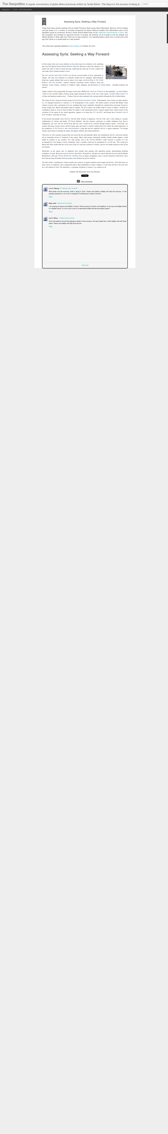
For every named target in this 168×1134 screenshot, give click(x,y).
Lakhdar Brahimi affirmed (70, 66)
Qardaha (120, 156)
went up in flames (96, 91)
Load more (84, 265)
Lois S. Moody (54, 188)
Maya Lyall (52, 203)
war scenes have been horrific (56, 75)
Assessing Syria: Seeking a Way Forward (85, 21)
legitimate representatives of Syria (111, 32)
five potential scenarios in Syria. (85, 100)
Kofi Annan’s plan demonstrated (67, 128)
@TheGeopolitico (25, 9)
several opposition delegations (80, 153)
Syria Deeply (74, 46)
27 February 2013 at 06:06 (68, 188)
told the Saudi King (65, 123)
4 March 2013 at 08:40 (64, 203)
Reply (50, 196)
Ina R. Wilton (53, 218)
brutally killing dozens (118, 94)
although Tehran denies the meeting (64, 156)
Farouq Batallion (96, 139)
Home (15, 9)
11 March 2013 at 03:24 (66, 218)
